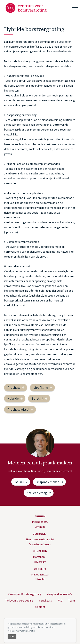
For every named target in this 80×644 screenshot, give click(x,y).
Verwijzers (45, 600)
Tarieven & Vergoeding (19, 600)
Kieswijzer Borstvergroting (24, 594)
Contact (40, 607)
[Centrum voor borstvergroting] (27, 8)
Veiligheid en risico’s (59, 594)
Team (71, 600)
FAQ (60, 600)
